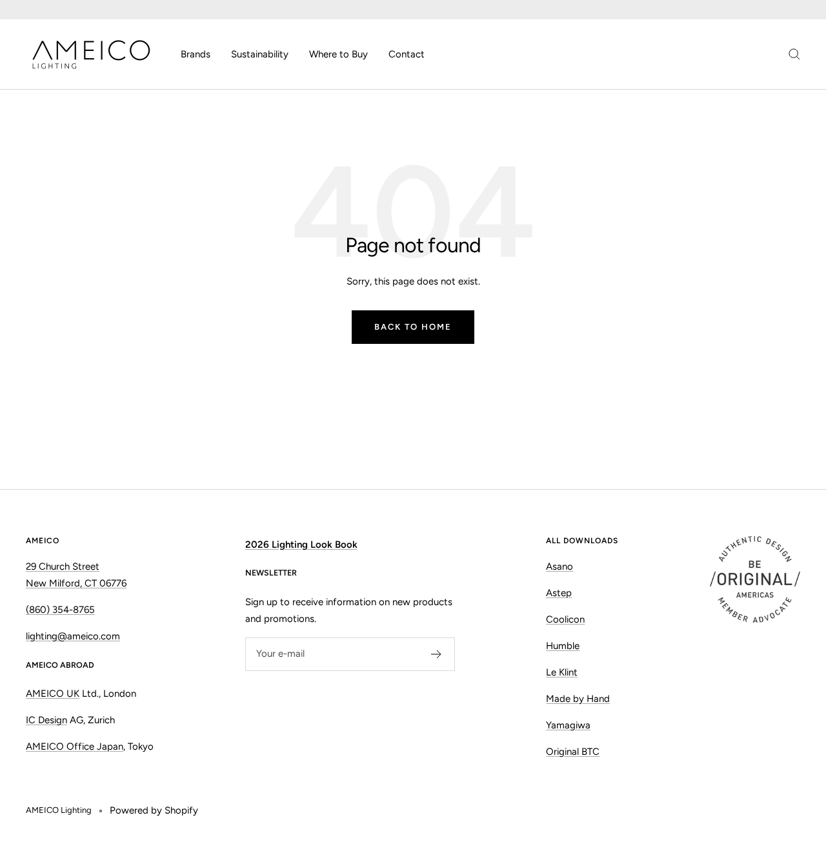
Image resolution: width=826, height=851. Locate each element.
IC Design (46, 720)
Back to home (413, 327)
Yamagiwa (568, 725)
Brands (195, 54)
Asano (559, 566)
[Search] (794, 54)
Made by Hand (578, 699)
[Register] (436, 654)
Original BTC (572, 751)
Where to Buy (338, 54)
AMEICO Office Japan (74, 746)
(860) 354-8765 (60, 610)
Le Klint (562, 672)
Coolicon (565, 619)
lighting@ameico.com (73, 636)
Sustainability (259, 54)
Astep (559, 593)
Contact (406, 54)
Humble (562, 646)
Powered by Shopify (154, 810)
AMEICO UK (52, 693)
